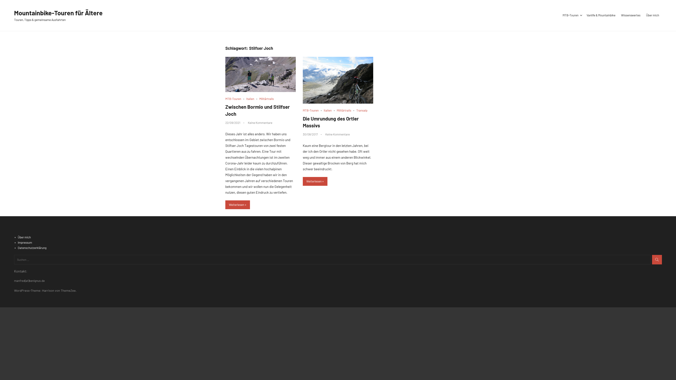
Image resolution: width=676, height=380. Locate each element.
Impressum (25, 242)
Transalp (361, 110)
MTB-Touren (570, 15)
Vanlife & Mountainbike (601, 15)
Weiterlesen (236, 204)
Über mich (652, 15)
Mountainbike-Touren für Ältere (58, 13)
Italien (250, 98)
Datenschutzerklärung (32, 247)
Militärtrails (266, 98)
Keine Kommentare (260, 122)
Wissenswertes (630, 15)
